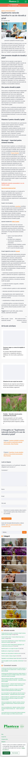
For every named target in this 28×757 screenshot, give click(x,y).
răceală (3, 312)
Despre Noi (3, 736)
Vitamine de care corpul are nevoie (12, 381)
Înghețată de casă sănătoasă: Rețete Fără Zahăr (11, 658)
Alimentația (14, 542)
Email (2, 496)
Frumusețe (13, 578)
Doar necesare (15, 752)
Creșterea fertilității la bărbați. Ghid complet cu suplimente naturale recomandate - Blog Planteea (14, 442)
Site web (3, 503)
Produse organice (13, 605)
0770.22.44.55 (14, 4)
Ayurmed (18, 251)
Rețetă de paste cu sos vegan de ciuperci (9, 648)
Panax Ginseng (15, 153)
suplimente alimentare (11, 312)
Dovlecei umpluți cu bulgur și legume (8, 655)
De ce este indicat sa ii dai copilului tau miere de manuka (12, 693)
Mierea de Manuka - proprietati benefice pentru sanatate (12, 696)
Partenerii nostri (13, 587)
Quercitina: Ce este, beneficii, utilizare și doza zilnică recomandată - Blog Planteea (13, 454)
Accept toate (6, 752)
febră (13, 311)
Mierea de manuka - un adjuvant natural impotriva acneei (12, 683)
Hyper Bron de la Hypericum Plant (8, 188)
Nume (2, 489)
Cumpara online (4, 739)
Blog (2, 734)
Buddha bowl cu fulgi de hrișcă (7, 651)
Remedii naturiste (13, 614)
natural (20, 311)
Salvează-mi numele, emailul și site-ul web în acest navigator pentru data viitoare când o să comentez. (15, 511)
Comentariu (4, 470)
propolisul (17, 206)
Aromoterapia (13, 551)
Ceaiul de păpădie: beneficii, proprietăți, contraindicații (12, 660)
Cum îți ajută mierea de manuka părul (8, 712)
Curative (13, 569)
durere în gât (9, 311)
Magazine (3, 741)
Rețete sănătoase (13, 623)
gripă (17, 311)
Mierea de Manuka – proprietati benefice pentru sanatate (12, 694)
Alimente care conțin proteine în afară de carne (10, 653)
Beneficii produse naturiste (8, 10)
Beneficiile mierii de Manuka (15, 690)
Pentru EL (13, 596)
